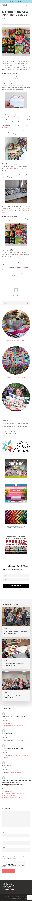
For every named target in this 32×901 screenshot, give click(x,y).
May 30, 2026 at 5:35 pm (7, 735)
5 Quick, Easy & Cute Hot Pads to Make (12, 434)
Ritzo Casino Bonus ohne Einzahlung (13, 748)
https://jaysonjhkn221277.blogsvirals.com (14, 716)
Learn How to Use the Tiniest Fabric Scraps (13, 428)
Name (4, 832)
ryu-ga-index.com (7, 733)
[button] (29, 5)
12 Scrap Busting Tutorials (8, 431)
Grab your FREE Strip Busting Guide (16, 377)
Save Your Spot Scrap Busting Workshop (16, 340)
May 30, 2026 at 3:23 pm (7, 718)
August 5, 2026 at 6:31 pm (8, 785)
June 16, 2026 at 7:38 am (7, 750)
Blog (3, 18)
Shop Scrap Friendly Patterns (16, 414)
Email (4, 840)
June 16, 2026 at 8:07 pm (7, 767)
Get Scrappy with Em (16, 585)
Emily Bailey (16, 295)
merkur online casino (8, 765)
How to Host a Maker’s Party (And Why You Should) (15, 423)
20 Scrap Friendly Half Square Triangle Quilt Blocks (15, 426)
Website (4, 847)
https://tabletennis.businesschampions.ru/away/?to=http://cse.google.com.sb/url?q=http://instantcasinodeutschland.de (16, 782)
